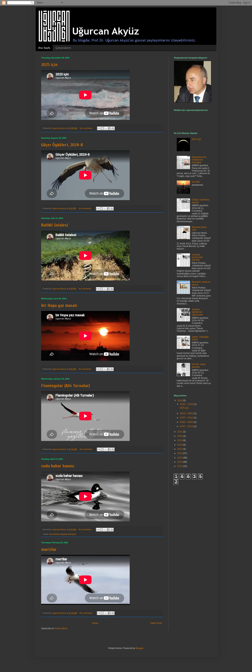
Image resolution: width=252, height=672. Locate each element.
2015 (180, 457)
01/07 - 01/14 (187, 426)
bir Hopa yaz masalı (59, 305)
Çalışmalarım (63, 47)
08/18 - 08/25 (187, 413)
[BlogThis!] (102, 128)
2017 (180, 449)
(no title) (196, 182)
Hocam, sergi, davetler (199, 365)
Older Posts (156, 623)
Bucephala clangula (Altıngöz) (63, 534)
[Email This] (99, 128)
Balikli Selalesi (54, 225)
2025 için (49, 64)
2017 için (196, 139)
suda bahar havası (57, 465)
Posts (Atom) (61, 628)
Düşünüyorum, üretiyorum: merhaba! (199, 160)
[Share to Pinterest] (113, 128)
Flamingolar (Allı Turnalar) (65, 385)
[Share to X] (106, 128)
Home (95, 623)
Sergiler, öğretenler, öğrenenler (197, 312)
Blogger (139, 648)
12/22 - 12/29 (187, 404)
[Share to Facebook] (109, 128)
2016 (180, 453)
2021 (180, 431)
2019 (180, 440)
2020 (180, 436)
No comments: (86, 128)
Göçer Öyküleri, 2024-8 (62, 144)
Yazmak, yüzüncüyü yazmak (197, 257)
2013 (180, 466)
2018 (180, 445)
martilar (49, 549)
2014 (180, 462)
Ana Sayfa (44, 47)
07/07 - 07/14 (187, 417)
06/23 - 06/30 (187, 422)
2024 (180, 400)
